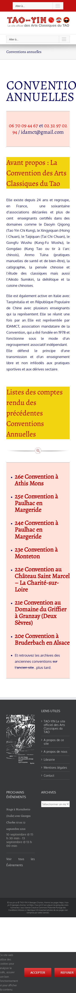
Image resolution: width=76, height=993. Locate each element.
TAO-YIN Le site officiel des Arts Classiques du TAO (54, 726)
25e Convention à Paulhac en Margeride (36, 503)
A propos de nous (55, 751)
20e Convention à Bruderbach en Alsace (42, 639)
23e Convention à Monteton (36, 552)
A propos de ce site (54, 741)
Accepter (37, 972)
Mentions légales (55, 767)
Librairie (49, 759)
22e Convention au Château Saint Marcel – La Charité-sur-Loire (42, 579)
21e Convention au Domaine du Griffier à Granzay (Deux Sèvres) (40, 612)
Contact (49, 775)
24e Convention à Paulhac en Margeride (37, 529)
